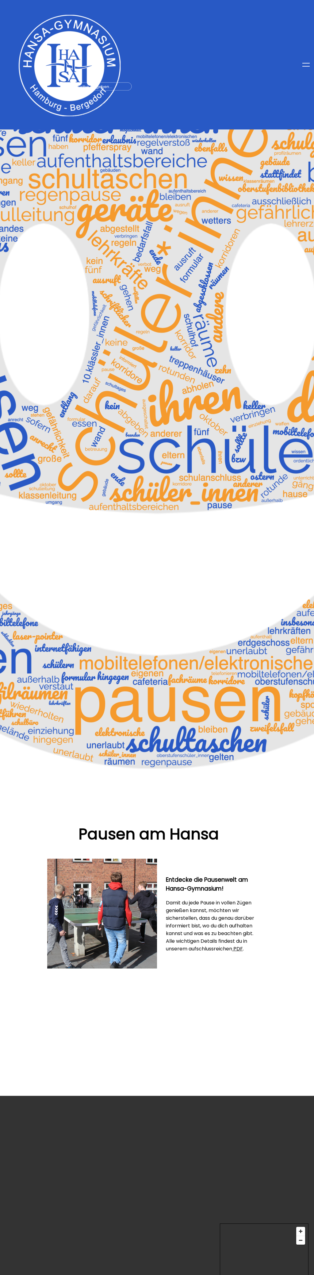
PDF (237, 948)
